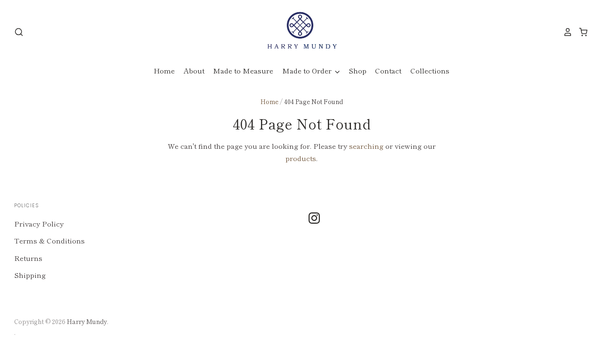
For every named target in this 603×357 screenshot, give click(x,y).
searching (366, 146)
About (194, 70)
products (300, 158)
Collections (429, 70)
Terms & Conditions (49, 240)
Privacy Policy (39, 223)
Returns (28, 258)
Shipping (30, 275)
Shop (358, 70)
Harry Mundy (87, 321)
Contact (388, 70)
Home (164, 70)
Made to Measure (243, 70)
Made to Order (308, 70)
